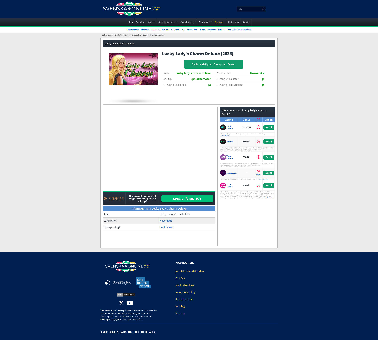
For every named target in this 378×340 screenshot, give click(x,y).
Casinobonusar (187, 22)
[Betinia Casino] (223, 141)
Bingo (202, 29)
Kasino (151, 22)
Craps (183, 29)
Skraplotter (211, 29)
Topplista (140, 22)
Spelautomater (133, 29)
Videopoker (155, 29)
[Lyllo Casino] (223, 185)
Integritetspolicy (185, 292)
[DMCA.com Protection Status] (126, 294)
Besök (268, 127)
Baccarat (175, 29)
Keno (196, 29)
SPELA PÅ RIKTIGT (187, 198)
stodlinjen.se (225, 135)
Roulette (166, 29)
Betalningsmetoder (167, 22)
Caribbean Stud (244, 29)
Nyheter (246, 22)
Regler (258, 175)
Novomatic (166, 220)
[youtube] (130, 303)
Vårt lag (180, 306)
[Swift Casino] (223, 127)
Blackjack (145, 29)
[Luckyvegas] (223, 173)
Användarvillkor (185, 285)
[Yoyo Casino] (223, 157)
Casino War (231, 29)
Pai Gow (221, 29)
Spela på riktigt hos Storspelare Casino (213, 64)
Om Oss (180, 278)
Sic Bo (189, 29)
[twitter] (121, 303)
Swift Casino (166, 227)
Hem (130, 22)
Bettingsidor (233, 22)
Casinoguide (204, 22)
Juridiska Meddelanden (189, 271)
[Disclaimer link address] (122, 283)
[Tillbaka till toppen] (372, 336)
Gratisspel (219, 22)
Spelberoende (184, 299)
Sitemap (180, 313)
